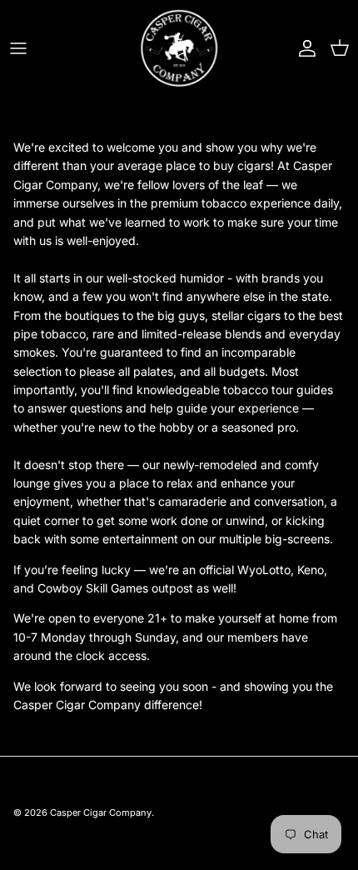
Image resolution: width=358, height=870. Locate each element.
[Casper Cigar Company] (179, 48)
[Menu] (18, 48)
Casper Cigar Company (101, 812)
